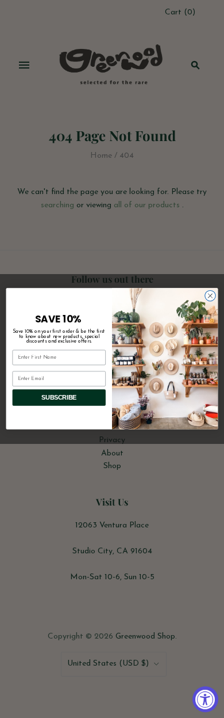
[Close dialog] (210, 296)
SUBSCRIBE (58, 397)
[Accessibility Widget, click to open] (205, 699)
